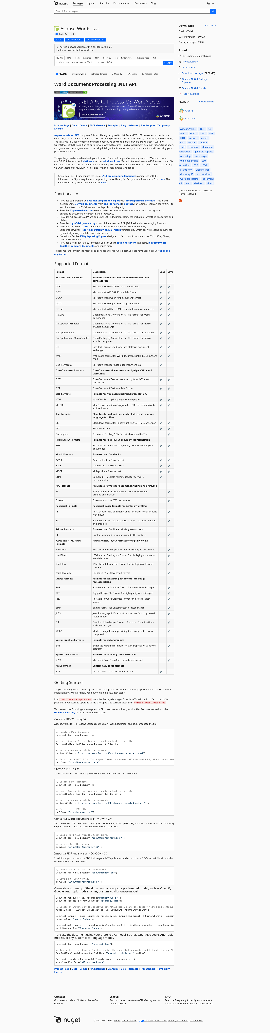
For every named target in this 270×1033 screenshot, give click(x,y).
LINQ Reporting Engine (93, 236)
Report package (190, 93)
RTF (211, 133)
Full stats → (210, 25)
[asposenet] (181, 118)
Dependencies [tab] (100, 74)
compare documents (82, 246)
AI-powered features (81, 210)
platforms (88, 161)
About (117, 1020)
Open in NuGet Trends (194, 88)
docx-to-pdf (186, 174)
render (192, 142)
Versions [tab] (133, 74)
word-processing (189, 178)
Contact (59, 997)
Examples (113, 125)
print (86, 226)
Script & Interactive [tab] (124, 58)
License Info (188, 67)
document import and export (103, 200)
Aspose (189, 110)
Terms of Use (129, 1020)
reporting (185, 156)
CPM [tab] (97, 58)
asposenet (190, 118)
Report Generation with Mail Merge (101, 229)
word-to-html (204, 174)
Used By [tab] (118, 74)
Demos (83, 125)
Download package (192, 73)
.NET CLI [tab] (59, 58)
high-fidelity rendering (83, 223)
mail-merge (201, 156)
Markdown (186, 169)
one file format (112, 203)
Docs (74, 125)
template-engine (189, 160)
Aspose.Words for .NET (66, 135)
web (188, 183)
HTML (205, 165)
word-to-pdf (202, 169)
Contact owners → (206, 103)
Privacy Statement (178, 1020)
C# (209, 128)
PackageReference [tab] (83, 58)
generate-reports (203, 151)
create (204, 138)
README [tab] (62, 74)
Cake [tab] (155, 58)
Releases (133, 125)
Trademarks (196, 1020)
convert (193, 138)
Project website (190, 61)
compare (193, 147)
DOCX (193, 133)
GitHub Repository (64, 712)
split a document (126, 242)
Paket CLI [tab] (107, 58)
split (182, 147)
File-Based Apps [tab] (142, 58)
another (128, 203)
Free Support (148, 125)
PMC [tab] (69, 58)
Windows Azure (111, 161)
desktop (198, 183)
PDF (195, 165)
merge (203, 142)
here (162, 179)
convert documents (86, 203)
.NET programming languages (119, 176)
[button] (168, 63)
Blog (123, 125)
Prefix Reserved (66, 34)
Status (114, 997)
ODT (182, 138)
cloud (210, 183)
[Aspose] (181, 110)
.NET (202, 128)
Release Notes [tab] (151, 74)
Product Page (61, 125)
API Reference (97, 125)
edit (182, 142)
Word (183, 133)
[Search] (213, 11)
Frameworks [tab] (80, 74)
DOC (202, 133)
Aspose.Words (188, 128)
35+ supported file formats (140, 200)
